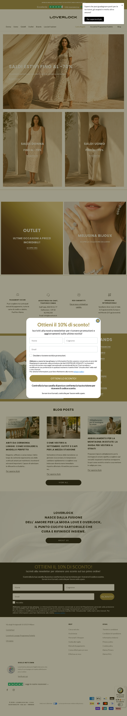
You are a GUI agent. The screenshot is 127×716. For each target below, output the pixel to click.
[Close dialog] (98, 321)
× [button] (122, 5)
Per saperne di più (94, 19)
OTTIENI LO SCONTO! (63, 378)
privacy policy (79, 371)
